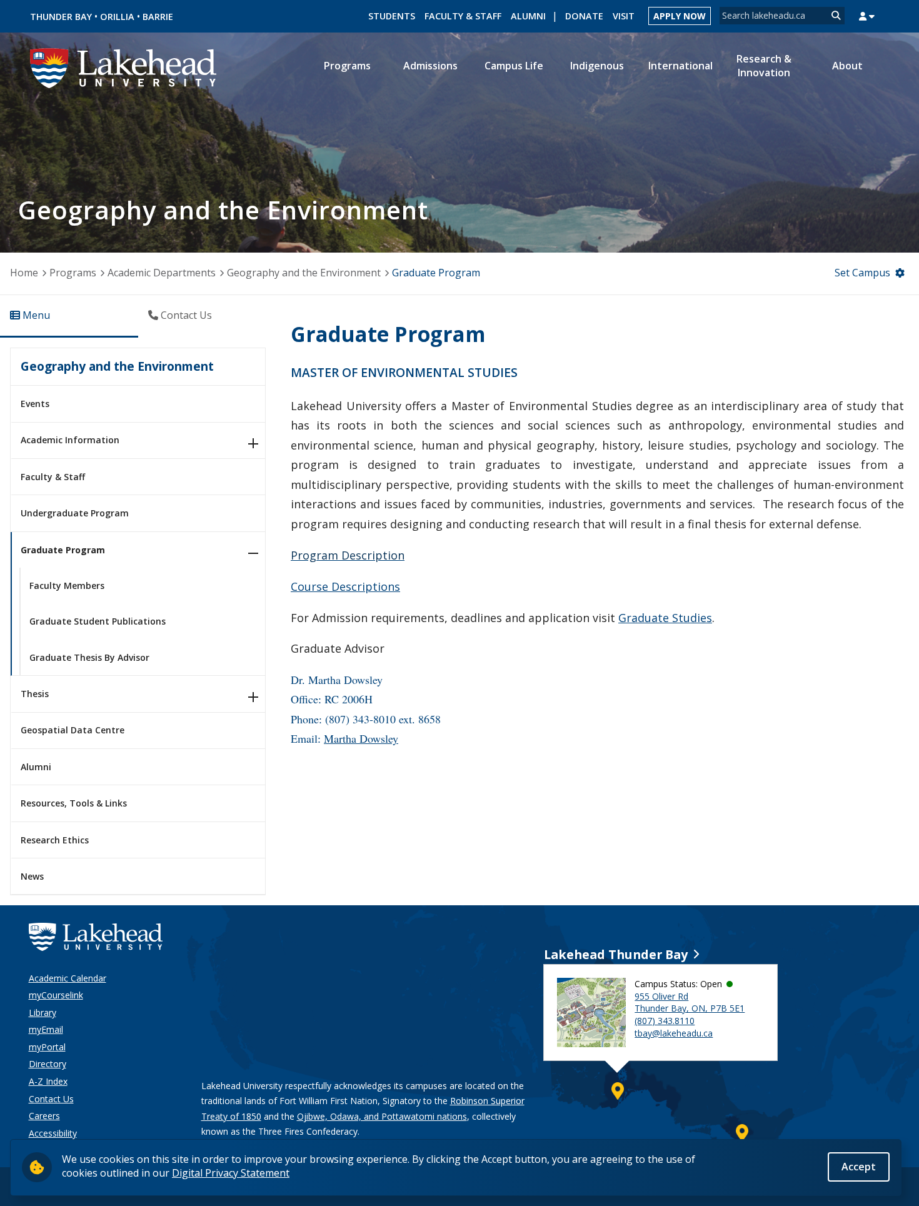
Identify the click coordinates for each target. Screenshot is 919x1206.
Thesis (35, 694)
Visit (624, 16)
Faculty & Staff (462, 16)
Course (345, 586)
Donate (584, 16)
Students (391, 16)
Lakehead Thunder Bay (616, 954)
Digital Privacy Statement (230, 1173)
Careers (44, 1116)
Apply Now (679, 16)
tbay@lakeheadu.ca (674, 1033)
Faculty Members (66, 585)
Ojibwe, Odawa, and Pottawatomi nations (382, 1116)
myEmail (46, 1029)
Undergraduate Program (75, 513)
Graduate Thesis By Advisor (89, 657)
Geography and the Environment (304, 272)
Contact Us (51, 1099)
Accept (858, 1166)
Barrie (158, 17)
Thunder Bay (61, 17)
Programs (72, 272)
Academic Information (70, 440)
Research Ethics (55, 840)
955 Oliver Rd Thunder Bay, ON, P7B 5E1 (690, 1002)
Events (35, 404)
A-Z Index (48, 1081)
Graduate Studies (665, 617)
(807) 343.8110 (665, 1021)
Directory (47, 1064)
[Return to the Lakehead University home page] (124, 67)
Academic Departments (162, 272)
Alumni (528, 16)
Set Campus (862, 272)
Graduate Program (63, 550)
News (32, 876)
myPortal (47, 1047)
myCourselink (56, 995)
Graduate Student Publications (97, 621)
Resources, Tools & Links (74, 803)
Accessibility (53, 1133)
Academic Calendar (67, 978)
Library (42, 1012)
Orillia (117, 17)
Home (24, 272)
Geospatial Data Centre (72, 730)
